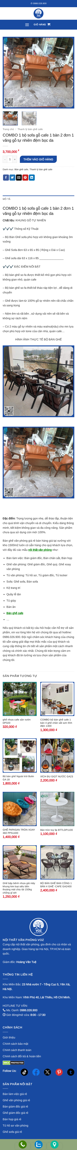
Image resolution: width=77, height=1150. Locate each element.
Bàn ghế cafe (21, 169)
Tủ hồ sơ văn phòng (15, 1125)
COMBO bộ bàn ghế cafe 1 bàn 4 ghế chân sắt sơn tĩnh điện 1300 (56, 722)
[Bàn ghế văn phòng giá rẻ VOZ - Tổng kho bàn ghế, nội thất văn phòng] (38, 13)
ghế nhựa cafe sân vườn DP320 (17, 721)
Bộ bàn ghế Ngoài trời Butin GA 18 (18, 778)
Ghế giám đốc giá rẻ (15, 1112)
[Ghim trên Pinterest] (25, 178)
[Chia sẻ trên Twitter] (12, 178)
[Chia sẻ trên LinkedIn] (32, 178)
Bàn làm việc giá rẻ (15, 1093)
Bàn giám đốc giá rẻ (15, 1106)
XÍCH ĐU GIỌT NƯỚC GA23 (56, 776)
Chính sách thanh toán (17, 1050)
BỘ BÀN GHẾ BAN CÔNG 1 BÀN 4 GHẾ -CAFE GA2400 (56, 885)
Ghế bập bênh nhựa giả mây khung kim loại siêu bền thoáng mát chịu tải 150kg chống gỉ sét (19, 888)
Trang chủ (8, 129)
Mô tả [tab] (6, 199)
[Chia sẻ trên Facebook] (6, 178)
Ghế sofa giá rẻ (12, 1131)
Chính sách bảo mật (15, 1043)
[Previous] (8, 72)
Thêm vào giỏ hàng (38, 159)
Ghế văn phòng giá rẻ (16, 1100)
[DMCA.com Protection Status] (13, 1062)
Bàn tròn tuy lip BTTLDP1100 (56, 830)
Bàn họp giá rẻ (12, 1119)
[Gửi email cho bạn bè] (19, 178)
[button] (27, 24)
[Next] (68, 72)
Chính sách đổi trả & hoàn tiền (22, 1056)
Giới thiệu (9, 1037)
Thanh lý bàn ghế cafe (30, 129)
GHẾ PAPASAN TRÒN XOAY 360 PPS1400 (19, 831)
